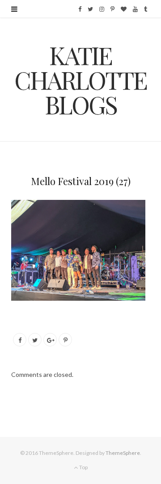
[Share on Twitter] (35, 339)
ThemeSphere (123, 452)
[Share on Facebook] (19, 339)
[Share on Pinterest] (65, 339)
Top (82, 467)
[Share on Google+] (50, 339)
